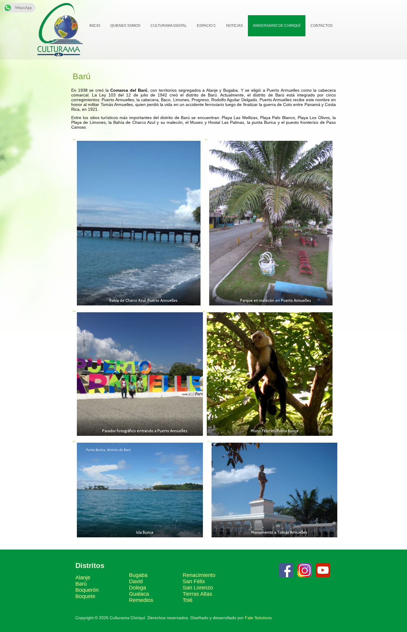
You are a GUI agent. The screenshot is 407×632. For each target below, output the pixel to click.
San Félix (194, 581)
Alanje (82, 577)
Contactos (321, 26)
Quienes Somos (125, 26)
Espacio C (206, 26)
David (136, 581)
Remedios (141, 600)
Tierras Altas (197, 594)
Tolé (187, 600)
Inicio (94, 26)
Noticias (234, 26)
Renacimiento (199, 575)
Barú (81, 584)
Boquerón (87, 590)
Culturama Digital (168, 26)
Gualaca (139, 594)
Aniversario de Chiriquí (276, 26)
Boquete (85, 596)
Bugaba (138, 575)
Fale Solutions (258, 617)
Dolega (137, 588)
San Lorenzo (198, 588)
